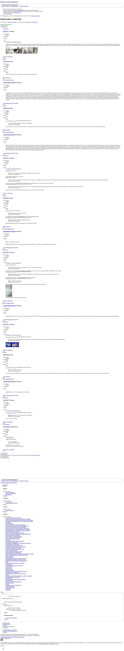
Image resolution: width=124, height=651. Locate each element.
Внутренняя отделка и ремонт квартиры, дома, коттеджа (18, 529)
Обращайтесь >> (17, 12)
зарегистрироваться (19, 10)
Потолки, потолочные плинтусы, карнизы (15, 532)
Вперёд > (6, 26)
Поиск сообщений (10, 492)
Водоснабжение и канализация (12, 544)
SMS (4, 61)
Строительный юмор (10, 587)
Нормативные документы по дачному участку (16, 573)
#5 (3, 154)
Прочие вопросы (9, 580)
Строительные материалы (11, 550)
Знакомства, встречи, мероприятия (13, 585)
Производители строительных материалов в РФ (16, 560)
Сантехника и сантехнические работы (14, 545)
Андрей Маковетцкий (9, 82)
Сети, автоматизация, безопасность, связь (15, 549)
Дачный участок (9, 566)
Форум (4, 486)
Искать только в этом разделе (14, 609)
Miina (7, 72)
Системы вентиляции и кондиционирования (15, 546)
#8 (3, 248)
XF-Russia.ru (7, 638)
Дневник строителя (12, 22)
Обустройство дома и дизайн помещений (15, 541)
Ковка (7, 562)
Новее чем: (4, 604)
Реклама (5, 625)
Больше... (6, 619)
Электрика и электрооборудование (13, 548)
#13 (4, 396)
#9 (3, 302)
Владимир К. (6, 426)
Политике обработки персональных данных (48, 643)
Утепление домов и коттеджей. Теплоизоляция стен (17, 525)
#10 (4, 320)
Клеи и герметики (10, 556)
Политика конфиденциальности (10, 631)
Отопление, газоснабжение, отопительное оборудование (18, 543)
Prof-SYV (30, 22)
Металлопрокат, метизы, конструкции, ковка (15, 559)
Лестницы (8, 539)
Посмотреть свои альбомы (11, 503)
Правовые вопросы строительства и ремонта (15, 579)
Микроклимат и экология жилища (13, 537)
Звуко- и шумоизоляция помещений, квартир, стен (17, 555)
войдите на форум (36, 15)
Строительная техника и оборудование (14, 565)
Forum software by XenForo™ (13, 637)
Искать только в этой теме (14, 607)
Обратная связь (6, 623)
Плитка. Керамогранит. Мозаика (13, 535)
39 (6, 37)
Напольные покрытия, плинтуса (13, 531)
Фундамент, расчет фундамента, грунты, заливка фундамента (19, 521)
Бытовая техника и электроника (13, 577)
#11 (4, 351)
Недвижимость (9, 578)
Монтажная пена (9, 557)
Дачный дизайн (9, 568)
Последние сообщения (11, 493)
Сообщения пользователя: (7, 598)
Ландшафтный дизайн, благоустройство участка (16, 571)
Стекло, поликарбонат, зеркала (12, 538)
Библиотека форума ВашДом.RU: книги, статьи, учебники (19, 575)
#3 (3, 104)
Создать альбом (9, 501)
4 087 (7, 432)
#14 (4, 423)
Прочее (7, 574)
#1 (3, 57)
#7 (3, 227)
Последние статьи (10, 510)
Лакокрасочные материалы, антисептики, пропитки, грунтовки (20, 553)
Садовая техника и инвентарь (12, 572)
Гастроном (8, 589)
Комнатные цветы (10, 570)
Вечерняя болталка (10, 582)
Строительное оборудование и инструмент (15, 563)
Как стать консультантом (6, 24)
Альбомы (5, 495)
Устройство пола (9, 523)
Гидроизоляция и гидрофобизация (13, 552)
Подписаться (8, 494)
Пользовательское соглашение (9, 629)
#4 (3, 131)
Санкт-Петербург (9, 437)
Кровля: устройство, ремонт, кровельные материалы (17, 528)
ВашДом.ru (5, 485)
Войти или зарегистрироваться (9, 2)
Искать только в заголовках (14, 596)
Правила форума (6, 624)
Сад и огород (8, 567)
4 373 (7, 67)
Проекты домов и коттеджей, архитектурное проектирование (19, 520)
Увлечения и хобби (10, 586)
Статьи (4, 504)
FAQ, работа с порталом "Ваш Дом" (14, 581)
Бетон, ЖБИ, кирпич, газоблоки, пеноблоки (15, 524)
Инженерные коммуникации (12, 542)
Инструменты (9, 564)
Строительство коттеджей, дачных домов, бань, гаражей (18, 518)
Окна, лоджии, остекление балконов (14, 536)
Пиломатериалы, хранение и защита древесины (16, 558)
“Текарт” (36, 634)
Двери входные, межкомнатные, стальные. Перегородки (18, 534)
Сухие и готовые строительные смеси (14, 551)
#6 (3, 194)
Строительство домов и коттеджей (13, 517)
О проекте (5, 627)
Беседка (7, 584)
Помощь (5, 632)
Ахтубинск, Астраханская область (13, 42)
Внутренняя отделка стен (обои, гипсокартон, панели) (18, 530)
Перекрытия (8, 522)
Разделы (5, 511)
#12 (4, 377)
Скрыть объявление (7, 13)
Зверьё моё (8, 588)
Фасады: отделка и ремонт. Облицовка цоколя (16, 527)
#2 (3, 78)
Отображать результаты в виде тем (18, 610)
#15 (4, 450)
